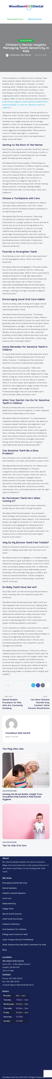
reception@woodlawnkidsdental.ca (18, 985)
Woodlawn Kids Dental (17, 732)
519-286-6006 (15, 978)
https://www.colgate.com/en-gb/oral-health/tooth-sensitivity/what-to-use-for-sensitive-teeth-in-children (25, 104)
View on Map (8, 970)
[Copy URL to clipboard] (47, 685)
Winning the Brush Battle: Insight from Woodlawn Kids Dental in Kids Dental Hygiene (22, 797)
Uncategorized (26, 40)
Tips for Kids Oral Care (14, 845)
